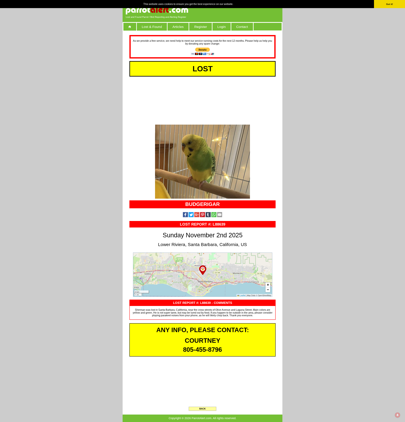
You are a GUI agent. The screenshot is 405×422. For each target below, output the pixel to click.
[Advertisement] (243, 10)
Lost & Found (152, 27)
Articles (178, 27)
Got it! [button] (389, 4)
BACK (202, 408)
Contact (242, 27)
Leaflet (242, 295)
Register (200, 27)
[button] (202, 270)
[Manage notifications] (397, 415)
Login (221, 27)
